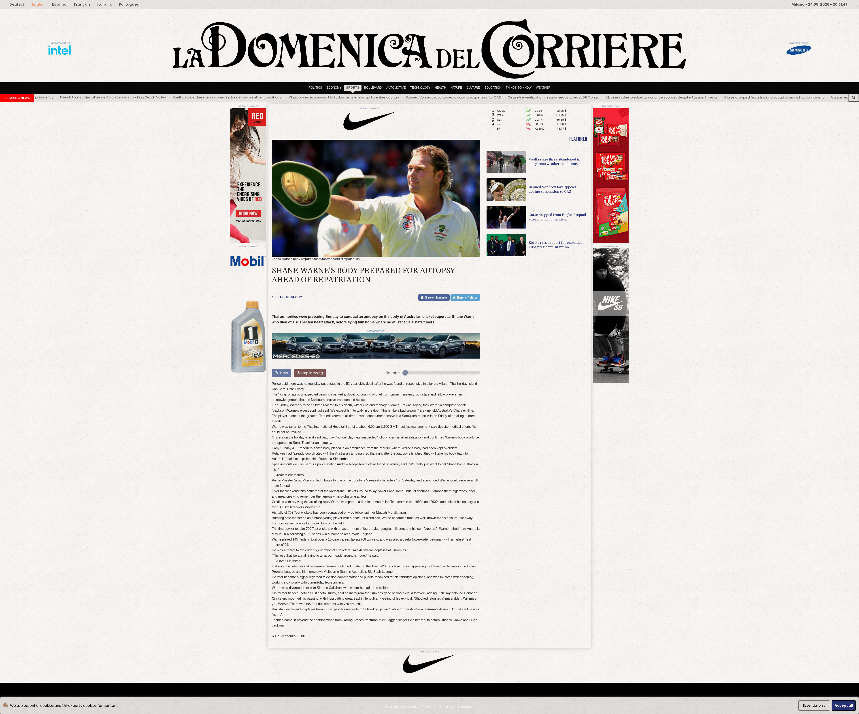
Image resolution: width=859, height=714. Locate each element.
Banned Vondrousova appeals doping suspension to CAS (263, 97)
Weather (543, 87)
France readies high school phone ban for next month (685, 97)
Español (60, 4)
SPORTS (277, 296)
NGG (500, 125)
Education (493, 87)
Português (129, 4)
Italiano (105, 4)
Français (82, 4)
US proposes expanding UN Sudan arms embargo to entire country (153, 97)
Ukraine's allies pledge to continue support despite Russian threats (472, 97)
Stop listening (311, 373)
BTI (499, 111)
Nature (456, 87)
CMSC (501, 116)
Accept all (844, 705)
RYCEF (501, 120)
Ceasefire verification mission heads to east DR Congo (363, 97)
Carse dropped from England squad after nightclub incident (584, 97)
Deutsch (17, 4)
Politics (315, 87)
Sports (352, 87)
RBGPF (501, 129)
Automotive (396, 87)
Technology (420, 87)
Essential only (814, 705)
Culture (473, 87)
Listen (283, 373)
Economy (334, 87)
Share (435, 297)
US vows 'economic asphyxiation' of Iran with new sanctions (788, 96)
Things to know (519, 87)
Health (440, 87)
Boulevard (373, 87)
